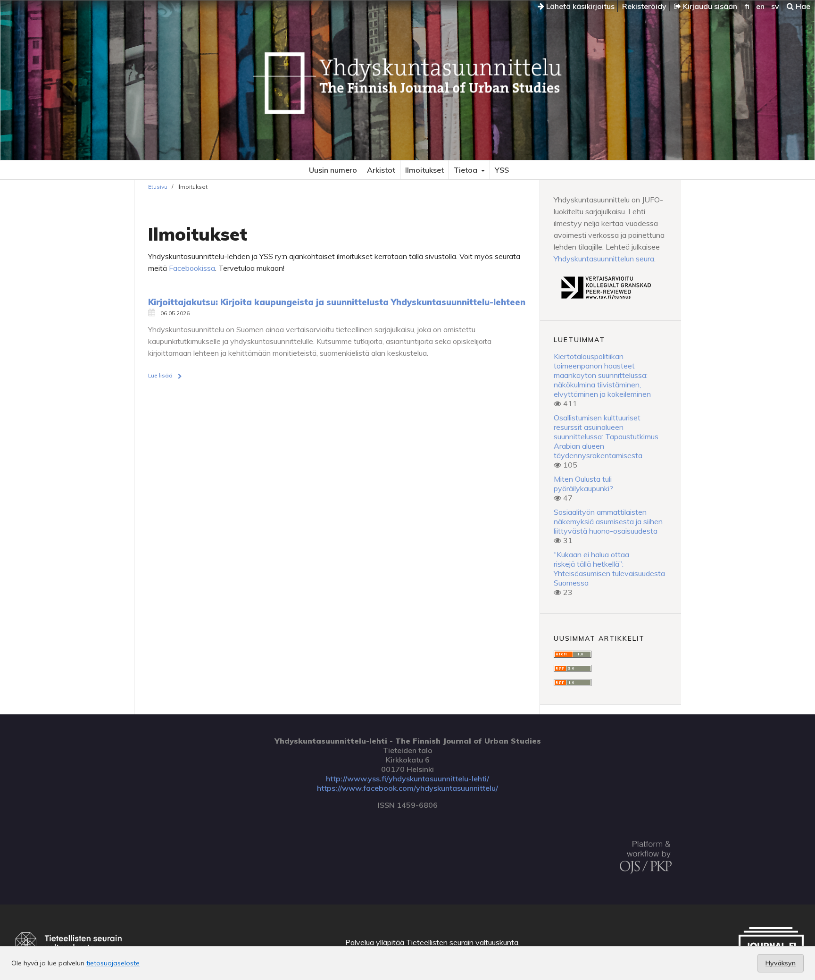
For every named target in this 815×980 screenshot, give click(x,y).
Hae (802, 6)
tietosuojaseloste (113, 963)
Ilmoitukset (424, 170)
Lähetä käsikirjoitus (579, 6)
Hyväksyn (780, 963)
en (760, 6)
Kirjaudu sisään (709, 6)
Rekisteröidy (644, 6)
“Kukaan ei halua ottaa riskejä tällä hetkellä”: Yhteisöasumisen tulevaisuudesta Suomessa (609, 568)
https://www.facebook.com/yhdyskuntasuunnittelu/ (407, 788)
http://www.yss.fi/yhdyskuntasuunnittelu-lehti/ (407, 778)
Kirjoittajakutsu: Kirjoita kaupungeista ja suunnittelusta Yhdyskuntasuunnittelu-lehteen (336, 302)
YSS (502, 170)
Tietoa (466, 170)
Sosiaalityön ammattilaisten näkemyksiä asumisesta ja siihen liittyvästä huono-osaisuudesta (608, 521)
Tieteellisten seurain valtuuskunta (462, 942)
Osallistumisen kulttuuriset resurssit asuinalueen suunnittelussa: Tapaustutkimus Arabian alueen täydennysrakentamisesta (606, 436)
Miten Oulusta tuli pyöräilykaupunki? (583, 483)
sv (775, 6)
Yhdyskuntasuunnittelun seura (604, 258)
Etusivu (157, 186)
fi (747, 6)
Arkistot (381, 170)
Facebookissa (192, 268)
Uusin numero (333, 170)
